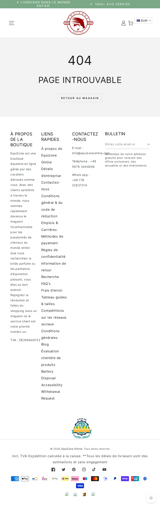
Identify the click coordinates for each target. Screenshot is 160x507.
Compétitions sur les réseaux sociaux (54, 317)
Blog (45, 344)
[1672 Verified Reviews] (80, 436)
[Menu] (11, 23)
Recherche (50, 277)
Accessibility (52, 385)
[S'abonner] (148, 144)
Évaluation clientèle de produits (51, 358)
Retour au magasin (80, 98)
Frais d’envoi (51, 290)
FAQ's (46, 284)
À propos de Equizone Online (51, 155)
